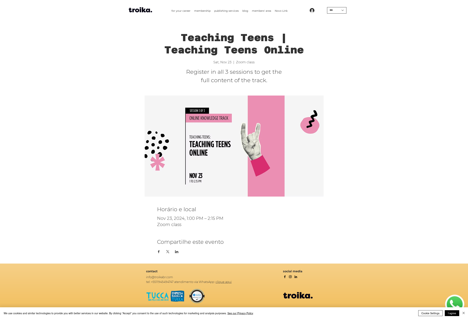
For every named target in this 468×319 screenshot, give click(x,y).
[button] (181, 11)
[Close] (463, 313)
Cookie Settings (430, 313)
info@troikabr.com (159, 277)
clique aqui (224, 282)
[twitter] (290, 277)
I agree (452, 313)
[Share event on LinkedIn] (176, 251)
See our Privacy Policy (240, 313)
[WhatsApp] (454, 304)
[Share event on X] (167, 251)
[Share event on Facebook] (159, 251)
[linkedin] (296, 277)
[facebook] (285, 277)
